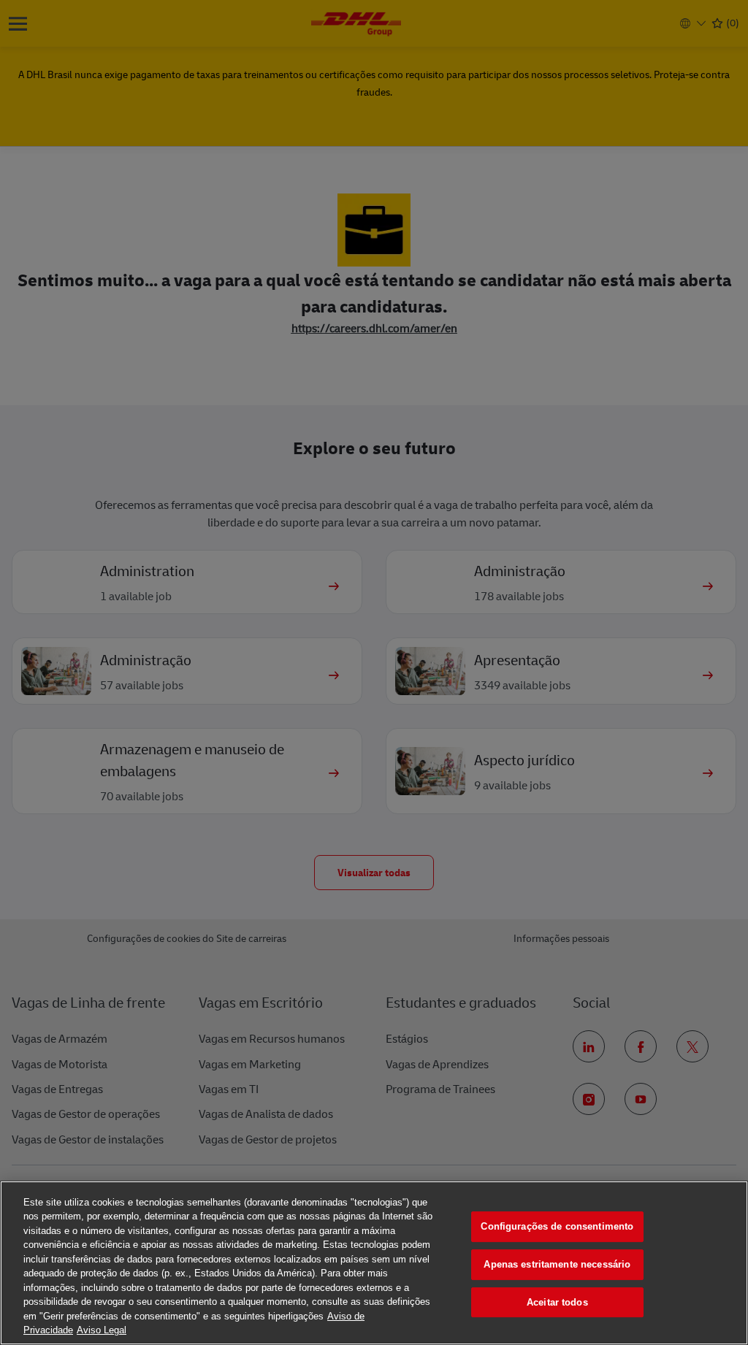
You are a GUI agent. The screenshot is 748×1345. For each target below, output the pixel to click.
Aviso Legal (101, 1330)
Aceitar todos (557, 1302)
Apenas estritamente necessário (557, 1264)
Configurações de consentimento (557, 1227)
